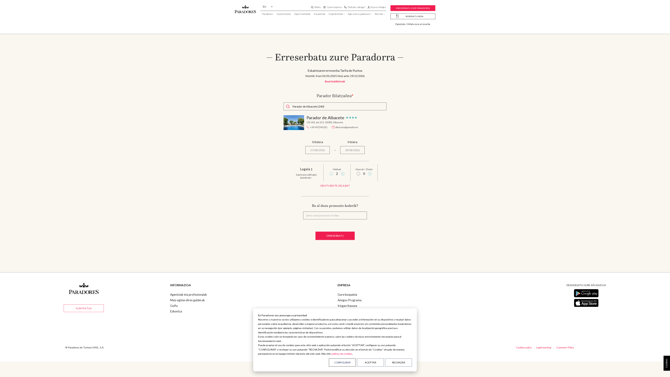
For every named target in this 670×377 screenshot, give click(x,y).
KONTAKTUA (84, 308)
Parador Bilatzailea (334, 95)
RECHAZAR (398, 362)
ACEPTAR (370, 362)
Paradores (267, 13)
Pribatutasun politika (351, 328)
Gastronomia (284, 13)
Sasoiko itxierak (348, 311)
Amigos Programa (350, 300)
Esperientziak (336, 13)
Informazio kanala (349, 317)
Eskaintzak (319, 13)
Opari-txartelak (302, 13)
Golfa (174, 306)
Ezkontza (176, 311)
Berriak (379, 13)
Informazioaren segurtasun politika (361, 333)
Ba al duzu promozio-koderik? (335, 206)
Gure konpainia (347, 294)
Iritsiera (317, 142)
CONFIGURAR (342, 362)
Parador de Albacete (325, 117)
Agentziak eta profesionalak (188, 294)
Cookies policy (524, 347)
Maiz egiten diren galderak (187, 300)
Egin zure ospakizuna (359, 13)
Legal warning (543, 347)
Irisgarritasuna (347, 306)
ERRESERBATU (335, 235)
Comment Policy (565, 347)
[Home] (245, 7)
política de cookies (342, 353)
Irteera (352, 142)
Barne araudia (347, 322)
